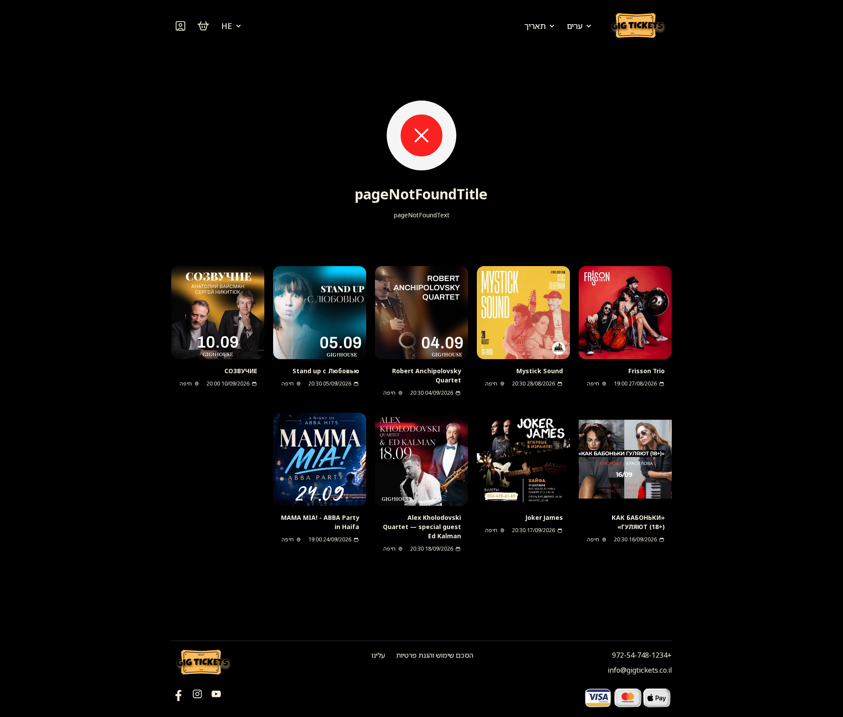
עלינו (378, 655)
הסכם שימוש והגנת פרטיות (434, 655)
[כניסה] (180, 26)
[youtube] (178, 697)
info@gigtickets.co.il (640, 670)
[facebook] (216, 697)
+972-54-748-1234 (642, 655)
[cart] (203, 26)
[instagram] (197, 697)
